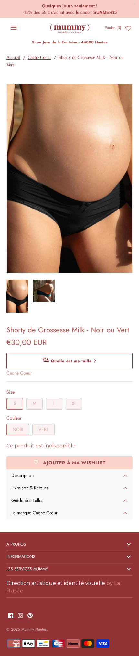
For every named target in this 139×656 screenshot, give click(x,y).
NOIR (18, 429)
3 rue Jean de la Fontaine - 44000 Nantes (69, 42)
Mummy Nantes (34, 629)
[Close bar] (135, 4)
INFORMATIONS (20, 557)
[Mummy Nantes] (69, 27)
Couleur (14, 418)
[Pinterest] (30, 616)
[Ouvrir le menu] (13, 27)
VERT (43, 429)
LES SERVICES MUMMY (27, 569)
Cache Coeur (39, 57)
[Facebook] (10, 616)
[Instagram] (20, 616)
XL (74, 403)
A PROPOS (16, 544)
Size (10, 392)
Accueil (13, 57)
